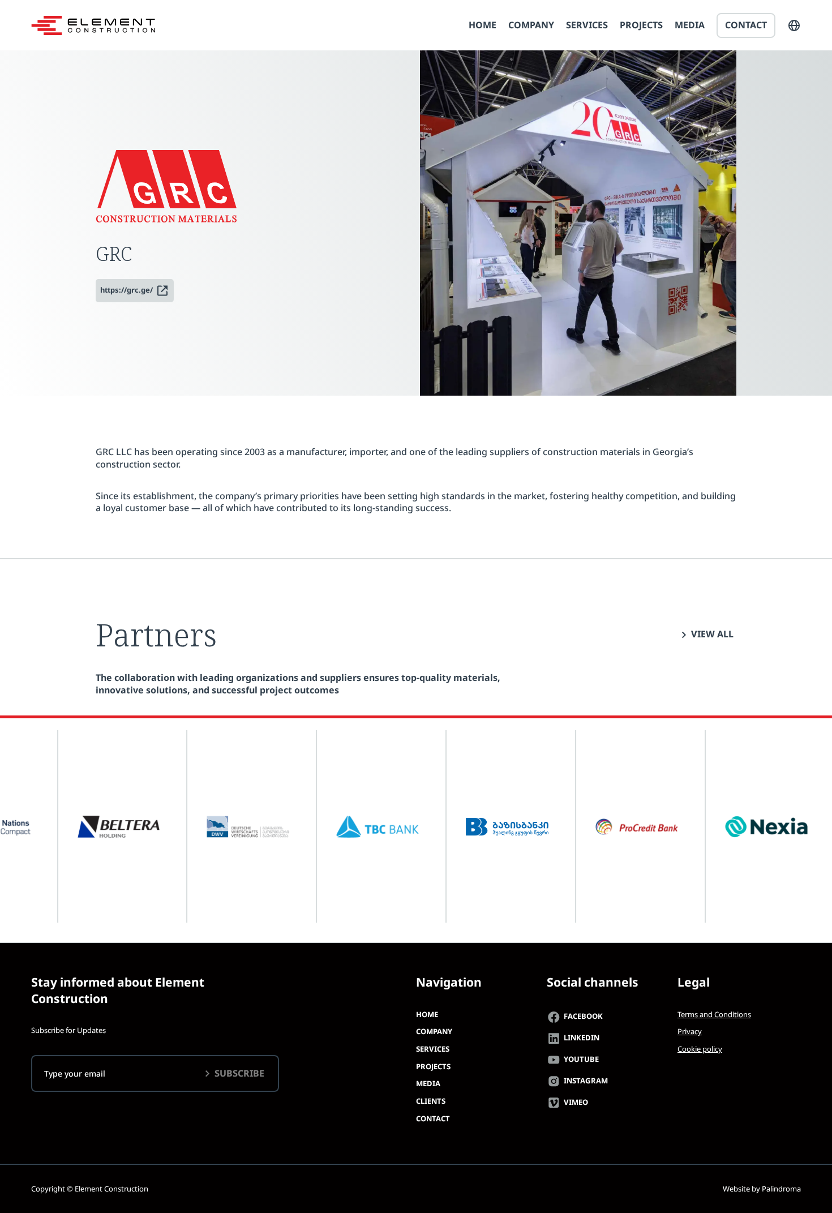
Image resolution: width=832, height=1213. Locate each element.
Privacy (689, 1031)
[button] (794, 25)
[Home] (93, 25)
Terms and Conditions (714, 1014)
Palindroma (781, 1189)
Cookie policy (699, 1049)
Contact (746, 25)
